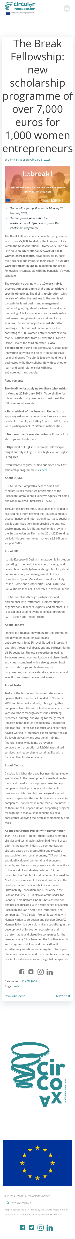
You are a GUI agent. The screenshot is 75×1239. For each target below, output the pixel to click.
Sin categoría (29, 981)
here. (45, 470)
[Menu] (67, 8)
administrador (16, 159)
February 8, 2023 (39, 159)
